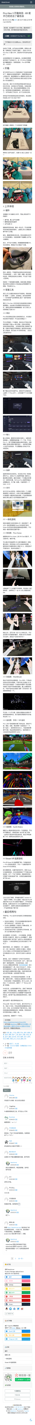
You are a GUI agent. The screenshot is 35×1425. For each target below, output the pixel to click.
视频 (28, 1032)
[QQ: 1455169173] (7, 1308)
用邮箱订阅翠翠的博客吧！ (17, 6)
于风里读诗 (12, 1128)
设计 (25, 1036)
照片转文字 (12, 1152)
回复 (16, 1097)
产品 (14, 1032)
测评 (15, 20)
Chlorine (11, 1095)
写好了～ (7, 1090)
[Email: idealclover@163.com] (14, 1308)
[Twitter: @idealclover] (18, 1308)
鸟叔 (10, 1141)
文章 (7, 1032)
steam (18, 1039)
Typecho (26, 1411)
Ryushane (12, 1117)
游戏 (22, 1039)
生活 (4, 1039)
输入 (11, 1032)
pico (14, 1039)
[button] (17, 1391)
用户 (13, 1034)
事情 (7, 1039)
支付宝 (14, 1036)
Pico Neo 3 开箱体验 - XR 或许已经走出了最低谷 (17, 14)
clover (14, 1328)
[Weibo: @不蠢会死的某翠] (22, 1308)
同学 (28, 1036)
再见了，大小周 (14, 1043)
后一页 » (20, 1258)
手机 (27, 1034)
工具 (17, 1034)
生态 (18, 1036)
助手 (20, 1034)
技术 (6, 1034)
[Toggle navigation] (31, 2)
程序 (21, 1036)
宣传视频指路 (23, 965)
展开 (29, 36)
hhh (25, 1039)
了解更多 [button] (9, 1313)
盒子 (6, 1036)
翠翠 (10, 1034)
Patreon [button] (17, 1399)
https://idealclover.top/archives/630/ (15, 1022)
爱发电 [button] (18, 1395)
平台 (21, 1032)
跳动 (10, 1036)
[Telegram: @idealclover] (11, 1308)
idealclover (5, 2)
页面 (24, 1034)
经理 (18, 1032)
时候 (11, 1039)
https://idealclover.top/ (14, 1227)
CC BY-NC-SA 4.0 (19, 1407)
